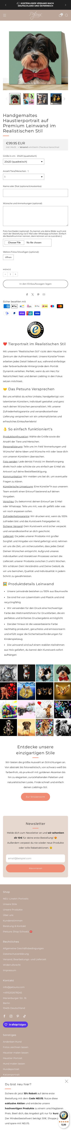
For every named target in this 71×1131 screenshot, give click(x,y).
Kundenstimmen (12, 920)
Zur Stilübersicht (35, 797)
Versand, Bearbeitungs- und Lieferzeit (24, 959)
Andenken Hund (12, 1041)
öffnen (8, 257)
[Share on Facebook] (27, 294)
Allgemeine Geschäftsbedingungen (23, 948)
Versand (24, 147)
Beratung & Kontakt (14, 926)
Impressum (9, 970)
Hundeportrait (11, 1069)
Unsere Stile (10, 904)
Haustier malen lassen (15, 1052)
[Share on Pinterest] (38, 294)
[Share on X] (32, 294)
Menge (7, 269)
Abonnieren (35, 868)
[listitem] (36, 5)
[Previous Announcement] (6, 5)
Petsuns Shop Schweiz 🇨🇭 (17, 931)
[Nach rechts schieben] (64, 99)
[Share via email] (44, 294)
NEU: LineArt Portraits (15, 898)
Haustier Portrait (12, 1058)
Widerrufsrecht (12, 965)
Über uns (8, 915)
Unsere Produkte (12, 909)
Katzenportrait (11, 1074)
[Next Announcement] (66, 5)
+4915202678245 (12, 992)
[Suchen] (66, 15)
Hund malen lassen (14, 1063)
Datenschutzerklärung (16, 954)
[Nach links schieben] (7, 99)
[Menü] (4, 15)
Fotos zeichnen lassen (15, 1047)
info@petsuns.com (14, 987)
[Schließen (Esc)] (66, 1081)
